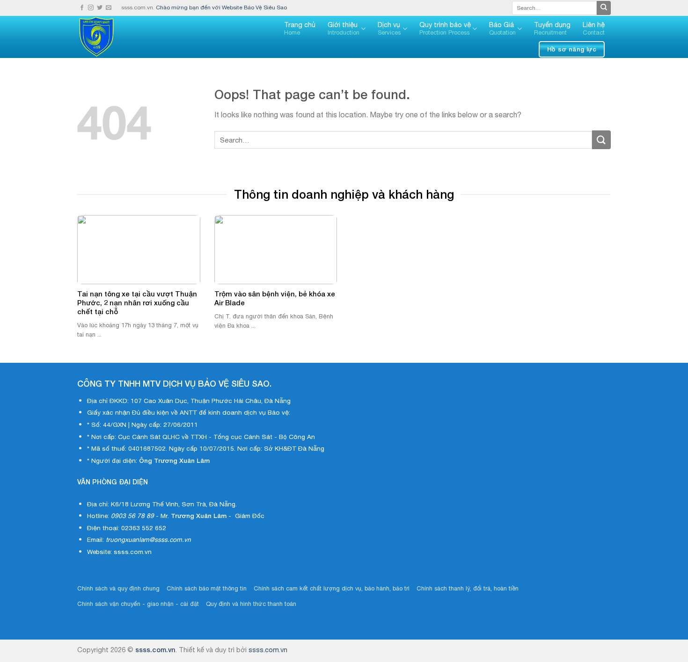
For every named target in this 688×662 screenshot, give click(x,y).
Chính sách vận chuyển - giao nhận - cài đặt (138, 603)
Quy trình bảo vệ (445, 28)
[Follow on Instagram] (91, 8)
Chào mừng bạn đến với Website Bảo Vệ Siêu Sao (221, 7)
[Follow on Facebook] (82, 8)
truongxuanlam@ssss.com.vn (148, 539)
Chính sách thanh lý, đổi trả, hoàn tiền (468, 588)
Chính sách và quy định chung (118, 588)
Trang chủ (299, 28)
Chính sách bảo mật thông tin (207, 588)
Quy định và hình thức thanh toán (251, 603)
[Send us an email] (108, 8)
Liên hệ (594, 28)
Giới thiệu (343, 28)
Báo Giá (502, 28)
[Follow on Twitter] (99, 8)
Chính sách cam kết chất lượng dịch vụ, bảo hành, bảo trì (332, 588)
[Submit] (604, 8)
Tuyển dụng (552, 28)
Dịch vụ (389, 28)
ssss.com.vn (155, 650)
